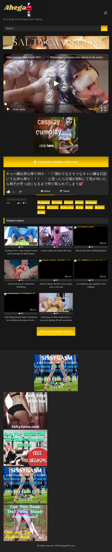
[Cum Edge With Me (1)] (25, 428)
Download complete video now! (57, 161)
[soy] (25, 540)
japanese (92, 202)
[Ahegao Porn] (56, 10)
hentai (69, 202)
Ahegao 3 (45, 202)
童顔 (42, 212)
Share (66, 191)
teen (42, 207)
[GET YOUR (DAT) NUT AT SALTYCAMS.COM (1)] (56, 48)
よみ (81, 207)
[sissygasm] (56, 390)
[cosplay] (56, 152)
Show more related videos (56, 331)
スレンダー (68, 207)
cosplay (58, 202)
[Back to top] (103, 543)
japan (80, 202)
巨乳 (90, 207)
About (46, 191)
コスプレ (54, 207)
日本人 (101, 207)
